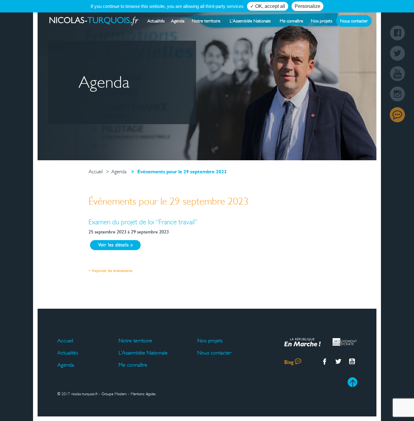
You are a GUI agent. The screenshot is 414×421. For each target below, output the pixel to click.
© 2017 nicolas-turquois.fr (77, 394)
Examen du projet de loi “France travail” (142, 222)
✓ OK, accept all (267, 6)
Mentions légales (143, 394)
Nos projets (321, 21)
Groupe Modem (114, 394)
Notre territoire (206, 21)
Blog (397, 114)
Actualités (156, 21)
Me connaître (291, 21)
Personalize (307, 6)
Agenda (177, 21)
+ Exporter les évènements (110, 271)
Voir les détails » (115, 245)
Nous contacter (354, 21)
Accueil (65, 340)
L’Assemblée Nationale (250, 21)
